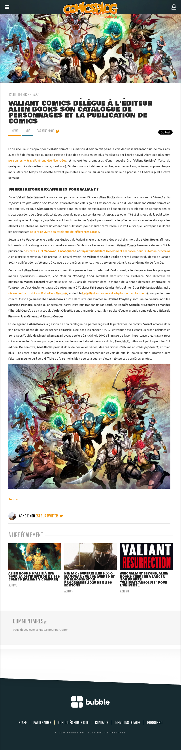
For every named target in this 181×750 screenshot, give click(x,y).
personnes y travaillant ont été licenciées (37, 160)
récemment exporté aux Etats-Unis (37, 293)
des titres (31, 251)
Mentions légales (128, 723)
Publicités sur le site (73, 723)
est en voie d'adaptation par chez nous (114, 293)
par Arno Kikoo (45, 131)
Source (13, 499)
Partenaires (42, 723)
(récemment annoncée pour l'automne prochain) (125, 251)
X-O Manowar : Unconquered (57, 251)
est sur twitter (47, 516)
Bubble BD (154, 723)
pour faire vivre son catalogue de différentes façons (64, 231)
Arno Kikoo (27, 516)
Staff (23, 723)
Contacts (102, 723)
